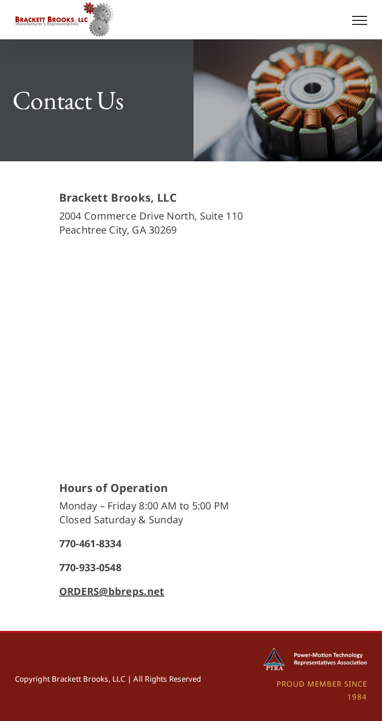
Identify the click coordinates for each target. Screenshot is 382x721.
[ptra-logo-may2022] (313, 651)
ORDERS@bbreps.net (112, 591)
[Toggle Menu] (359, 20)
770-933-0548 (90, 567)
